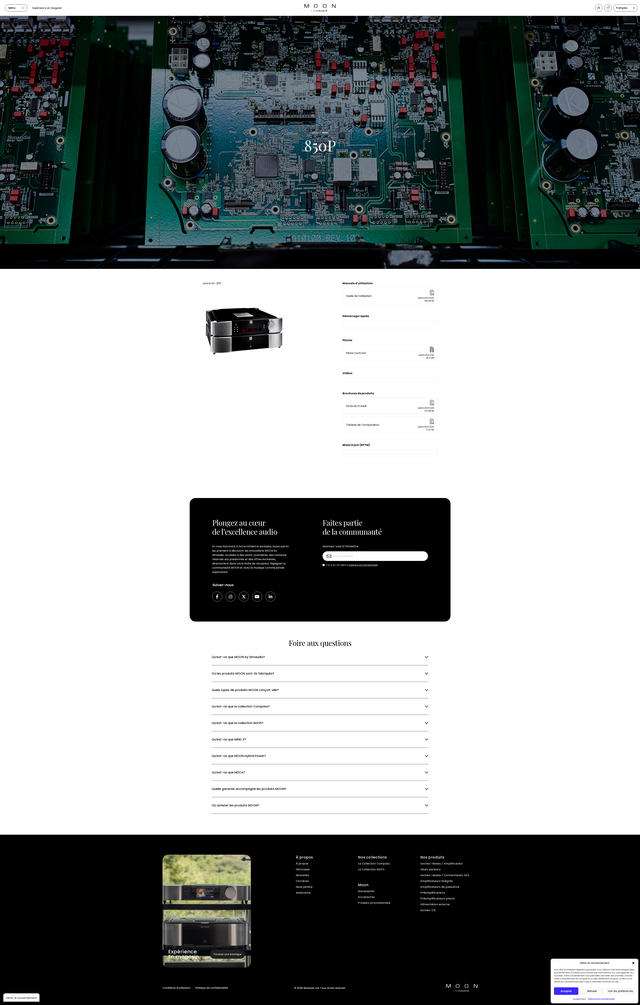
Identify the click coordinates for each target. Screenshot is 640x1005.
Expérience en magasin (47, 8)
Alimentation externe (435, 904)
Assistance (303, 893)
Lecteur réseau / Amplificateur (441, 863)
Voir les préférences (620, 991)
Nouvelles (302, 875)
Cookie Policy (579, 998)
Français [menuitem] (621, 8)
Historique (303, 869)
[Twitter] (244, 597)
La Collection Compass (374, 863)
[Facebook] (217, 597)
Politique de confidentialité (601, 998)
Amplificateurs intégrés (436, 881)
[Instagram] (231, 597)
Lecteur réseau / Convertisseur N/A (444, 875)
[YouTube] (257, 597)
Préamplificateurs (432, 893)
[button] (633, 963)
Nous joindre (304, 887)
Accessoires (366, 897)
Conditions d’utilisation (176, 988)
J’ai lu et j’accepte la (352, 565)
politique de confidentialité (363, 565)
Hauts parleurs (430, 869)
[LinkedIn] (271, 597)
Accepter (566, 991)
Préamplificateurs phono (437, 898)
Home (315, 132)
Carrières (302, 881)
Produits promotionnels (374, 903)
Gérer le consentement (21, 998)
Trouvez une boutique (227, 954)
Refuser (592, 991)
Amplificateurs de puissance (440, 887)
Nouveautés (366, 891)
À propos (302, 863)
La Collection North (371, 869)
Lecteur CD (428, 910)
